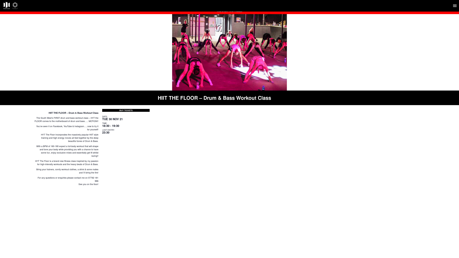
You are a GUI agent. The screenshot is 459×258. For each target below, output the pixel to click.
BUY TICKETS (126, 110)
